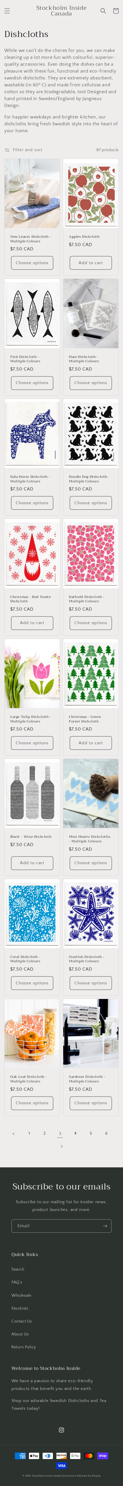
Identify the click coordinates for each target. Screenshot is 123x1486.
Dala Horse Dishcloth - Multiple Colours (30, 479)
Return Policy (23, 1347)
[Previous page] (13, 1133)
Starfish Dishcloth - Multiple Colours (87, 959)
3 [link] (60, 1133)
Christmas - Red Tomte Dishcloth (30, 599)
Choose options (32, 262)
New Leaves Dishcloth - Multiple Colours (30, 239)
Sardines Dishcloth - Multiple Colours (87, 1079)
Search (18, 1269)
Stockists (19, 1308)
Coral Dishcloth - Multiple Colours (25, 959)
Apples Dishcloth (84, 237)
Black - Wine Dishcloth (30, 837)
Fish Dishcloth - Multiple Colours (25, 359)
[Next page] (61, 1146)
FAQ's (16, 1282)
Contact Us (21, 1321)
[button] (7, 11)
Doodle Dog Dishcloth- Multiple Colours (89, 479)
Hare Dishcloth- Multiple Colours (84, 359)
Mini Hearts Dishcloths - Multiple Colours (89, 839)
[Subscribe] (105, 1226)
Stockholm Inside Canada (47, 1476)
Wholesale (21, 1295)
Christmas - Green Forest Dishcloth (85, 719)
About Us (20, 1334)
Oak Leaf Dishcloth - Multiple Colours (28, 1079)
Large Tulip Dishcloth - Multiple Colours (30, 719)
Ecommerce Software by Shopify (81, 1476)
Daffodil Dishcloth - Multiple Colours (87, 599)
